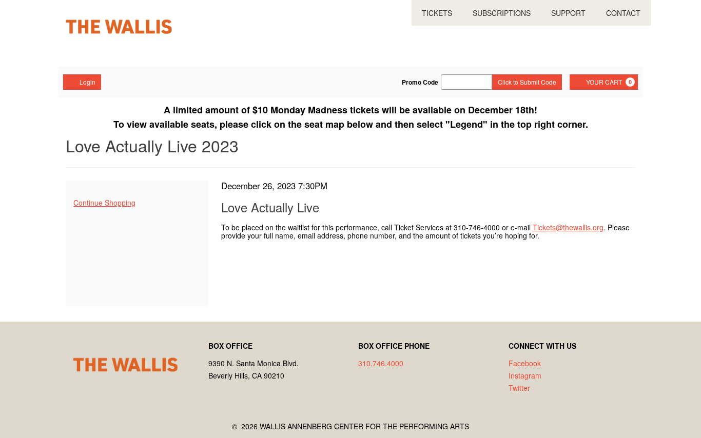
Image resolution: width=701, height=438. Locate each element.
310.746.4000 (380, 363)
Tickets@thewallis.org (568, 227)
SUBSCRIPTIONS (502, 13)
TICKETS (437, 13)
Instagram (525, 375)
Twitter (519, 388)
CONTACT (623, 13)
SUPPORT (568, 13)
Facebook (525, 363)
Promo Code (420, 82)
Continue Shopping (104, 202)
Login (87, 81)
